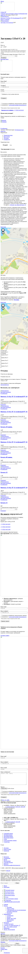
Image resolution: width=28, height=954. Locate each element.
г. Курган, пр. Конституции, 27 (17, 205)
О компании (7, 858)
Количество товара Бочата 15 (10, 507)
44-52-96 (23, 806)
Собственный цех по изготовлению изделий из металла (16, 910)
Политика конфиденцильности (12, 865)
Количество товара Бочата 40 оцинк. (12, 462)
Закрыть (3, 933)
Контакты (6, 856)
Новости (6, 863)
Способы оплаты (8, 862)
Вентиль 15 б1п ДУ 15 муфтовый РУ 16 (14, 442)
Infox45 (8, 870)
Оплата (9, 917)
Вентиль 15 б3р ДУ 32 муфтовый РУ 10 (14, 487)
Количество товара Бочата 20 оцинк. (12, 431)
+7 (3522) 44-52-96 (5, 529)
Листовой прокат (8, 836)
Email (2, 89)
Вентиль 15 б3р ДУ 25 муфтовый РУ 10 (14, 396)
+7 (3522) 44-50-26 (5, 526)
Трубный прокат (8, 835)
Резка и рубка (7, 849)
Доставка (6, 848)
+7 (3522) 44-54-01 (5, 524)
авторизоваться (5, 384)
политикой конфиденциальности (17, 105)
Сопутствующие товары (11, 13)
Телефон (3, 85)
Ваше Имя (4, 81)
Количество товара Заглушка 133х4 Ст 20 (13, 54)
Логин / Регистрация (9, 929)
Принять (3, 942)
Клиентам (6, 850)
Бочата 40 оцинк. (6, 457)
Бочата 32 (4, 472)
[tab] (15, 135)
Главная (3, 13)
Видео (5, 859)
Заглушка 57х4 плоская (7, 22)
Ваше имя (3, 606)
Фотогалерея (7, 861)
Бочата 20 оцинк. (6, 427)
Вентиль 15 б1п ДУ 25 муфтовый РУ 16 (14, 411)
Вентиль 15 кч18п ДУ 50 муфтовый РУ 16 (12, 18)
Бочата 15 (4, 503)
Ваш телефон (4, 611)
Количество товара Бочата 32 (10, 477)
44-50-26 (17, 806)
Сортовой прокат (8, 833)
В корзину (3, 57)
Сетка (5, 839)
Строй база (7, 842)
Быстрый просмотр (6, 392)
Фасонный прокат (8, 837)
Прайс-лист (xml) (11, 918)
